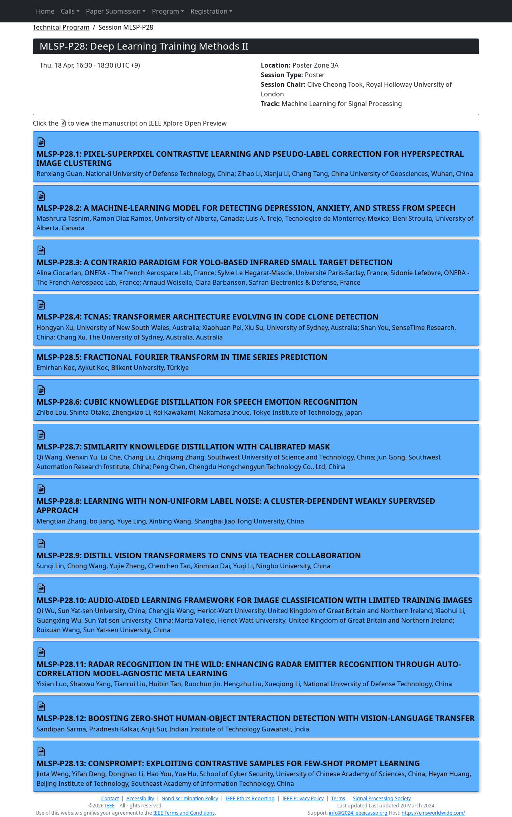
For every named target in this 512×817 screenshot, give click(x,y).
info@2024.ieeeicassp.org (358, 812)
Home (45, 11)
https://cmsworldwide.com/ (433, 812)
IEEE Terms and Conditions (184, 812)
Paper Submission (113, 11)
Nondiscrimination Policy (190, 798)
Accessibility (140, 798)
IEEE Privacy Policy (303, 798)
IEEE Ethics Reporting (250, 798)
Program (165, 11)
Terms (338, 798)
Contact (110, 798)
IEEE (110, 805)
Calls (68, 11)
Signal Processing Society (382, 798)
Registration (209, 11)
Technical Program (61, 27)
